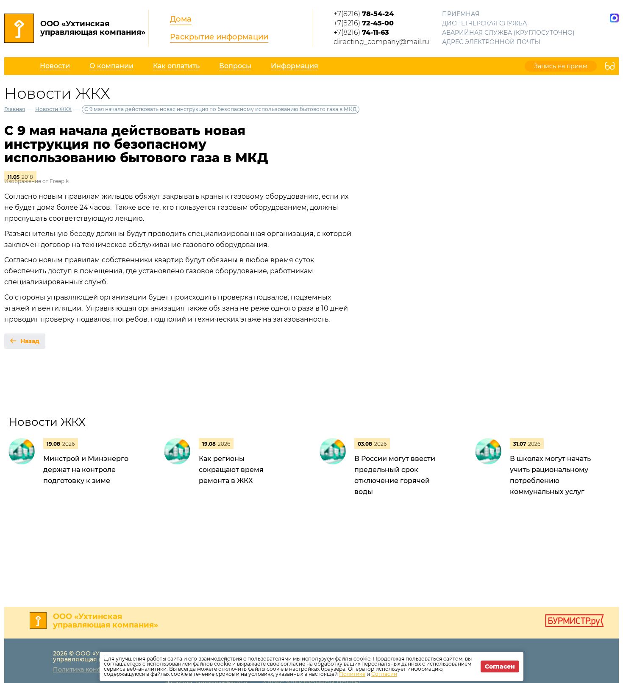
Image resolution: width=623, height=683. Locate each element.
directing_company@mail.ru (381, 42)
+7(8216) (364, 14)
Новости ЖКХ (53, 109)
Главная (14, 109)
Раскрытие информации (219, 37)
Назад (29, 341)
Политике (352, 674)
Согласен (500, 666)
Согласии (384, 674)
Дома (181, 19)
